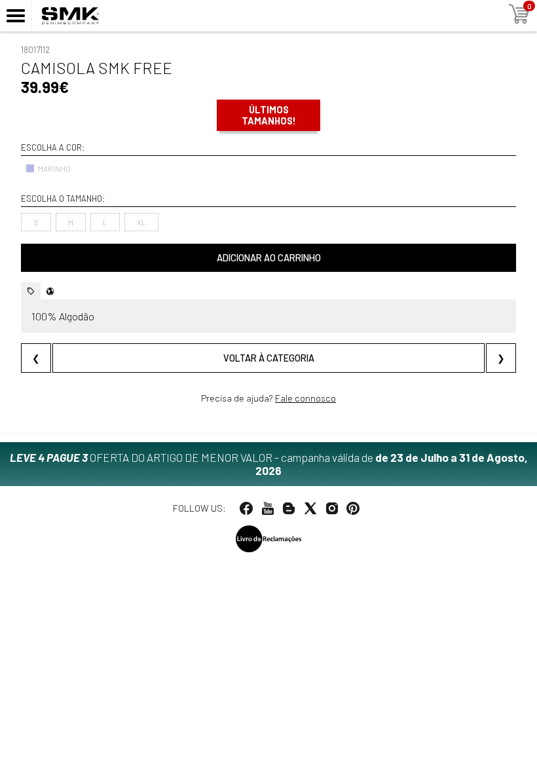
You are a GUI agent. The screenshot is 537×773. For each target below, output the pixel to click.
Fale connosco (305, 398)
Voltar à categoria (268, 358)
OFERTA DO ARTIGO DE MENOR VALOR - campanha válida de (269, 464)
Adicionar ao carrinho (269, 257)
